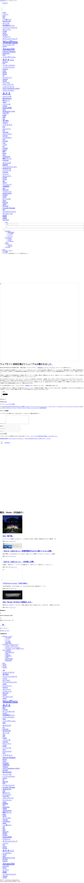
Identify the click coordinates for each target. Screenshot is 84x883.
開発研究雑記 (11, 232)
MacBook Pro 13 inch (9, 111)
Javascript (9, 48)
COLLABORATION (9, 652)
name (4, 155)
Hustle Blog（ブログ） (8, 636)
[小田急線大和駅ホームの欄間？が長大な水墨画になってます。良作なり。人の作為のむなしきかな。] (42, 469)
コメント (3, 423)
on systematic (10, 241)
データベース (8, 213)
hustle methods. (8, 237)
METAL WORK (8, 659)
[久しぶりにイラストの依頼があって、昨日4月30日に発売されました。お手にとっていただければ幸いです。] (42, 454)
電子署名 (6, 120)
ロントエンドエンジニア (34, 407)
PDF (4, 127)
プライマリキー (9, 90)
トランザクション (9, 57)
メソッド (7, 162)
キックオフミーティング (30, 406)
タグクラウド (7, 134)
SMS (4, 16)
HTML (5, 177)
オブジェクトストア (10, 39)
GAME (6, 657)
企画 (41, 407)
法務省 (5, 218)
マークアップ (7, 77)
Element (5, 106)
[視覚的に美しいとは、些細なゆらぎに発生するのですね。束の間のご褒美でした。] (70, 501)
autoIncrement (7, 193)
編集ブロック (7, 158)
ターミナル (7, 199)
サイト (1, 431)
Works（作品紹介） (7, 650)
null (4, 119)
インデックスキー (9, 65)
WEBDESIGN (8, 660)
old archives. (7, 247)
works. (6, 242)
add (4, 181)
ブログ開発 (10, 233)
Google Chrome (9, 208)
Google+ (5, 35)
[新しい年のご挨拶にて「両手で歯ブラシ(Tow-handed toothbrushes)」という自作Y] (70, 469)
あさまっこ (8, 59)
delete (4, 200)
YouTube (5, 148)
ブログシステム (5, 407)
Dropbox (5, 62)
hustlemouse (5, 3)
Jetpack (5, 81)
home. (6, 222)
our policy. (10, 244)
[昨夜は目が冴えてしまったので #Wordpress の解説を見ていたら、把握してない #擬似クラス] (14, 485)
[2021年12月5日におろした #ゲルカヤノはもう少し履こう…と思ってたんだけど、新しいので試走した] (42, 485)
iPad (4, 209)
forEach (5, 149)
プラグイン (7, 125)
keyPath (5, 141)
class (4, 188)
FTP (4, 130)
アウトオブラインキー (10, 166)
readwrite (5, 172)
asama (4, 70)
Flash (4, 109)
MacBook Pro (7, 168)
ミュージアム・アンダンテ (15, 407)
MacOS (5, 202)
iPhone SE (6, 189)
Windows (5, 69)
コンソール (7, 96)
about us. (7, 243)
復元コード (6, 100)
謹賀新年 (5, 165)
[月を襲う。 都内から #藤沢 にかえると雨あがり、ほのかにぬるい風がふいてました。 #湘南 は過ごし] (70, 485)
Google (5, 179)
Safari (4, 33)
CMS (3, 406)
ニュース (10, 235)
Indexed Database (9, 52)
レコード (6, 174)
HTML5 (5, 195)
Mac (4, 17)
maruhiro (5, 401)
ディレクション (65, 406)
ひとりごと (10, 236)
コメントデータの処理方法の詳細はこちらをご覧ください (44, 436)
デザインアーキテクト (74, 406)
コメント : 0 (12, 541)
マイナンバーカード (10, 27)
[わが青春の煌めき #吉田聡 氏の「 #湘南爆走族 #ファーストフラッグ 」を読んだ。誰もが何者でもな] (14, 501)
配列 (4, 151)
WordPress (10, 42)
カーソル (6, 23)
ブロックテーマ (8, 84)
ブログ (5, 144)
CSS (4, 115)
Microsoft (5, 206)
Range (4, 153)
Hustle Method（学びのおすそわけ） (11, 644)
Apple (4, 197)
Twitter (5, 31)
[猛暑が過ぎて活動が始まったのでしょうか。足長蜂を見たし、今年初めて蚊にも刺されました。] (14, 469)
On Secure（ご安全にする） (11, 645)
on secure (10, 239)
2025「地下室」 (8, 536)
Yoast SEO (6, 113)
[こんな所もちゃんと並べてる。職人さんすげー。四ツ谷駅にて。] (70, 454)
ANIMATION (8, 651)
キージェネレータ (9, 44)
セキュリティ (7, 29)
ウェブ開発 (21, 406)
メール (2, 428)
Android (5, 135)
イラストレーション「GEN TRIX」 (15, 583)
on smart (9, 240)
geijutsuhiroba (9, 406)
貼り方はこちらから (4, 630)
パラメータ (6, 104)
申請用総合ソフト (9, 25)
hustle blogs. (7, 231)
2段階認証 (6, 186)
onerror (5, 46)
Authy (4, 102)
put (4, 146)
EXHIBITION (8, 656)
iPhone (5, 74)
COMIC (7, 653)
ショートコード (8, 86)
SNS (4, 63)
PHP (5, 216)
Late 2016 (6, 220)
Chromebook (6, 156)
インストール (7, 170)
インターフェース (9, 67)
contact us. (10, 246)
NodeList (5, 79)
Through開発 (8, 637)
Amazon (5, 122)
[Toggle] (4, 229)
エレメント (7, 128)
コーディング (39, 406)
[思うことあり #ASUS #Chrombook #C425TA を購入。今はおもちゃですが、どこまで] (42, 501)
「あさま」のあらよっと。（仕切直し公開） (19, 561)
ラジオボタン (7, 137)
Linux (4, 12)
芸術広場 (27, 385)
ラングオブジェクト (9, 211)
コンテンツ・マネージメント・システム (51, 406)
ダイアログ (6, 82)
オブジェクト (7, 176)
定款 (4, 117)
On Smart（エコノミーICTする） (12, 647)
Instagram (5, 132)
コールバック (7, 191)
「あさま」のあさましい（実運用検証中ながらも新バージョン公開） (28, 551)
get (3, 75)
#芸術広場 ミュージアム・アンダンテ (46, 367)
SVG (4, 55)
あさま (7, 93)
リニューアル (25, 407)
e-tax (4, 143)
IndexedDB (7, 108)
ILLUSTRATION (9, 658)
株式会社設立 (7, 98)
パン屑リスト (7, 19)
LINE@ (5, 182)
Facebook (6, 160)
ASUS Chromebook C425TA (11, 88)
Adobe (4, 204)
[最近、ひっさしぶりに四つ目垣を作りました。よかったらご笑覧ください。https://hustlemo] (14, 447)
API (4, 139)
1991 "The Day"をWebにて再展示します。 (18, 602)
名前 (1, 426)
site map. (4, 664)
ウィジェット (7, 184)
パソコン (5, 14)
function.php (7, 21)
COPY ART (7, 654)
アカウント (6, 36)
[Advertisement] (39, 258)
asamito (5, 72)
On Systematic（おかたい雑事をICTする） (15, 648)
